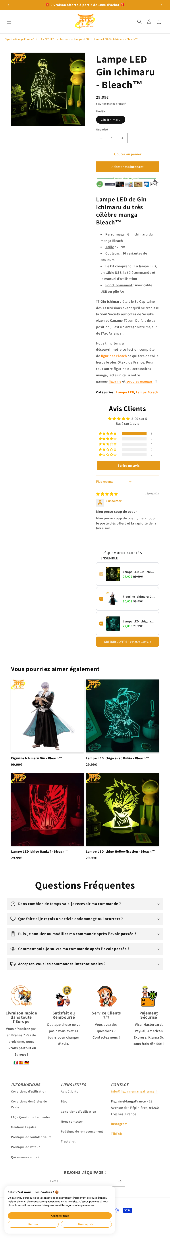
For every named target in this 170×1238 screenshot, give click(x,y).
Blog (64, 1101)
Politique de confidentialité (31, 1137)
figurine (115, 381)
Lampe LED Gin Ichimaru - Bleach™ (116, 39)
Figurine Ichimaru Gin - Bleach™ (139, 597)
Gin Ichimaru (111, 120)
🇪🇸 (21, 1062)
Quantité (102, 129)
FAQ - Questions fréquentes (30, 1117)
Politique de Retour (25, 1147)
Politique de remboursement (82, 1131)
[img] (107, 494)
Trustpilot (68, 1141)
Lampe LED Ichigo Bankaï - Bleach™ (39, 851)
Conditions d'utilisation (28, 1091)
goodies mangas (139, 381)
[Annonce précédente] (9, 5)
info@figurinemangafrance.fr (134, 1091)
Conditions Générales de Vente (29, 1104)
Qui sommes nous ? (25, 1157)
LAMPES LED (46, 39)
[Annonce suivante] (161, 5)
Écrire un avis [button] (128, 465)
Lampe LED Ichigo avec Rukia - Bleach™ (139, 621)
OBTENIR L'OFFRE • (127, 642)
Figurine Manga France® (19, 39)
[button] (9, 22)
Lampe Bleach (146, 392)
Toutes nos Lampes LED (74, 39)
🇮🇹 (16, 1062)
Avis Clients (69, 1091)
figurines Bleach (114, 356)
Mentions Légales (23, 1127)
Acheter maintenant (128, 167)
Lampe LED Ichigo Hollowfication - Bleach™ (120, 851)
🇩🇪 (26, 1062)
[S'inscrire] (120, 1181)
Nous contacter (72, 1121)
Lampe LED (125, 392)
